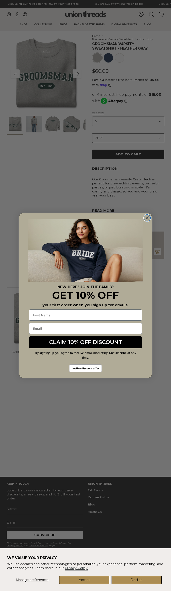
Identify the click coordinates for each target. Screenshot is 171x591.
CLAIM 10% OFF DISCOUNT (85, 342)
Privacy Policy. (76, 568)
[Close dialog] (147, 218)
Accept (84, 580)
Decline (136, 580)
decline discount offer (85, 368)
